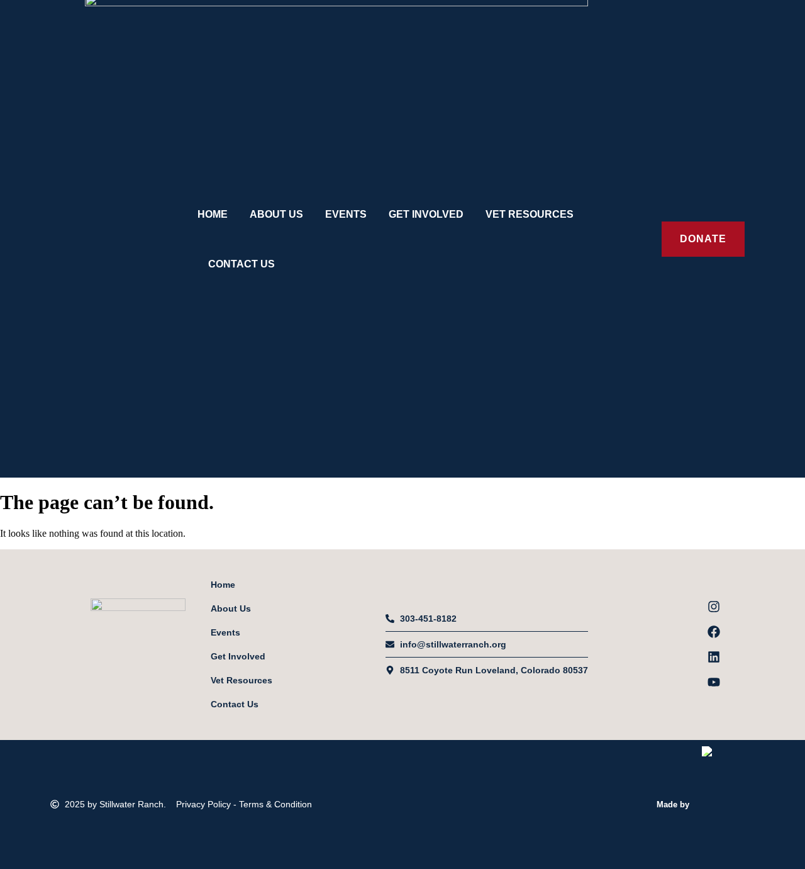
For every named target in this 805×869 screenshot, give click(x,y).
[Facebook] (713, 631)
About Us (276, 214)
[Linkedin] (713, 657)
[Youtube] (713, 682)
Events (346, 214)
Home (212, 214)
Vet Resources (530, 214)
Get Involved (426, 214)
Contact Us (241, 264)
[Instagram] (713, 606)
